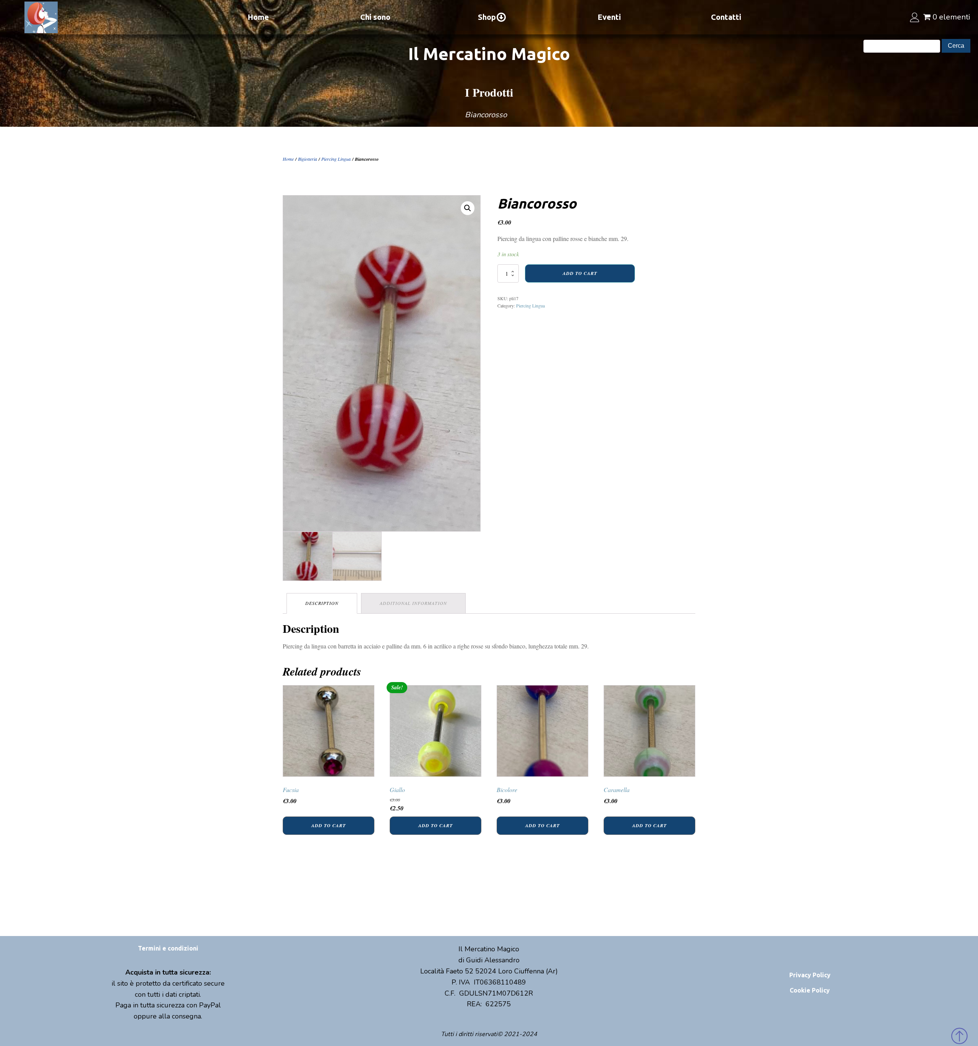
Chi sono (375, 17)
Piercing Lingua (336, 159)
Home (258, 17)
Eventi (609, 17)
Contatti (726, 17)
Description (321, 603)
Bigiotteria (307, 159)
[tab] (322, 603)
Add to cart (580, 273)
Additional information (413, 603)
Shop (487, 17)
